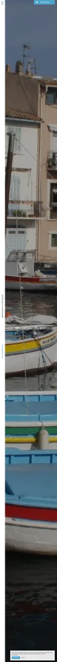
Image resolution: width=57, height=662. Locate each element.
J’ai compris (16, 657)
